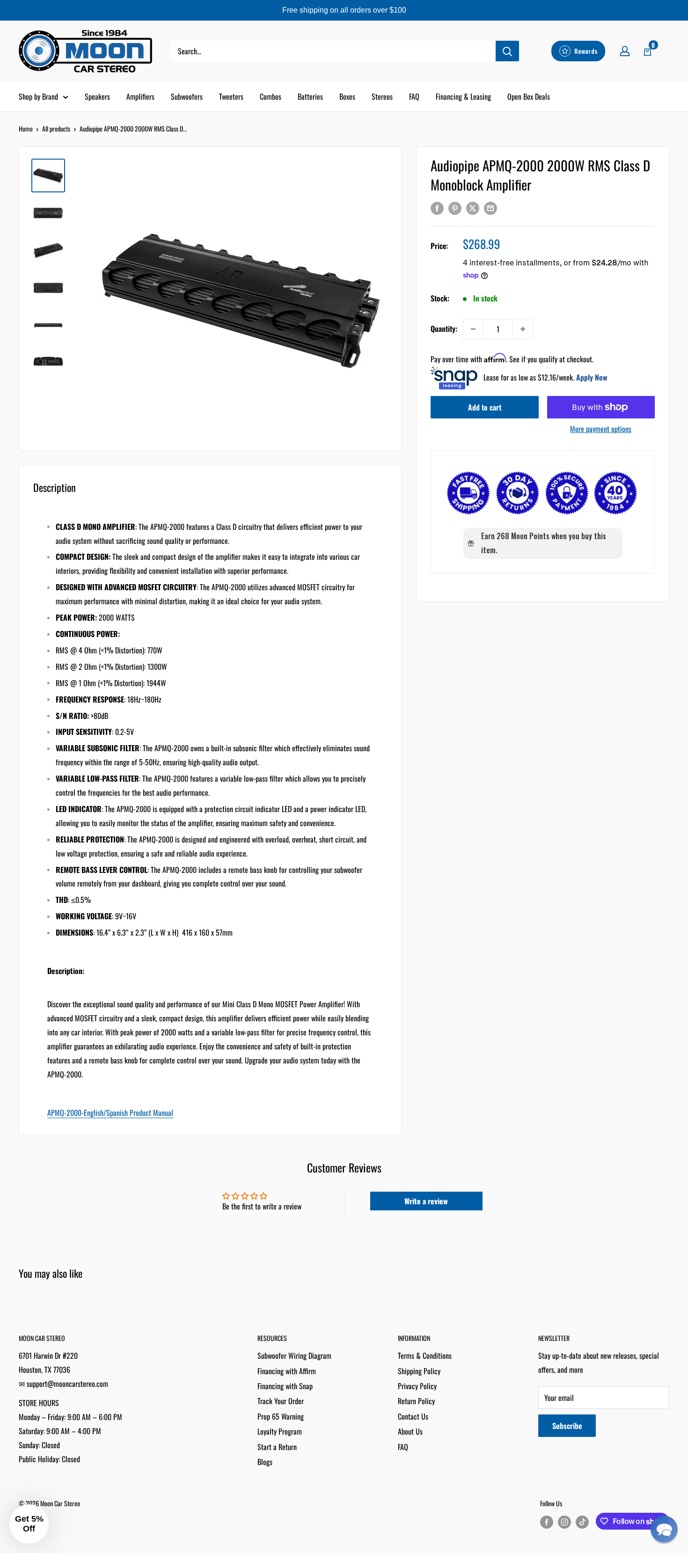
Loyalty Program (279, 1431)
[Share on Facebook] (437, 208)
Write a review (426, 1201)
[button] (664, 1529)
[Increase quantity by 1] (523, 329)
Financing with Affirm (286, 1371)
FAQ (414, 96)
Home (26, 128)
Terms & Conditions (425, 1355)
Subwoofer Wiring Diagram (294, 1355)
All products (56, 128)
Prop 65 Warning (280, 1416)
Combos (270, 96)
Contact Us (413, 1416)
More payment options (600, 428)
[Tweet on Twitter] (472, 208)
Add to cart (484, 407)
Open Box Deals (528, 96)
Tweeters (231, 96)
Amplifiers (140, 96)
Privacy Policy (417, 1386)
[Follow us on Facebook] (546, 1522)
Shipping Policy (419, 1371)
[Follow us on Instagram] (564, 1522)
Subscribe (567, 1425)
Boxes (347, 96)
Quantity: (444, 328)
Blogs (264, 1461)
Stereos (382, 96)
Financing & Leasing (463, 96)
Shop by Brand (38, 96)
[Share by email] (490, 208)
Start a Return (277, 1446)
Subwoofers (187, 96)
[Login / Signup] (624, 51)
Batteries (310, 96)
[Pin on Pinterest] (454, 208)
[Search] (507, 51)
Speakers (97, 96)
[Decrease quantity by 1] (473, 329)
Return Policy (416, 1400)
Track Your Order (280, 1400)
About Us (410, 1431)
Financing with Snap (285, 1386)
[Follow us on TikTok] (582, 1522)
